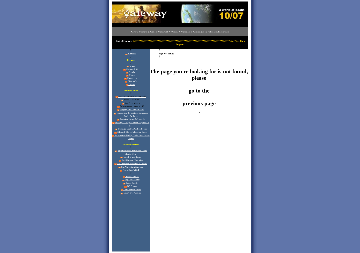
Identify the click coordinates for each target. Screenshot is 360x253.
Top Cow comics (132, 180)
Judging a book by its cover (132, 110)
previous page (199, 103)
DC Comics (132, 186)
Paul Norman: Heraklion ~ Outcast (132, 164)
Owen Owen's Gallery (132, 170)
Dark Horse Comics (132, 190)
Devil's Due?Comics (132, 193)
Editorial (132, 54)
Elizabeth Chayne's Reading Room (132, 132)
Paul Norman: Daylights (132, 160)
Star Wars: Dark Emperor (132, 167)
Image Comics (131, 183)
